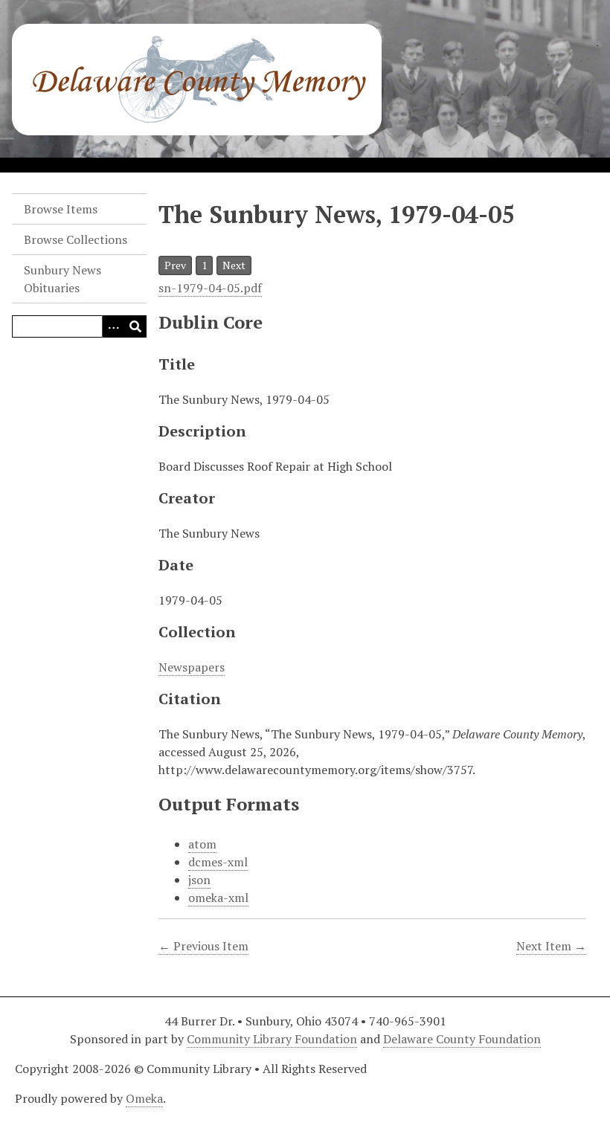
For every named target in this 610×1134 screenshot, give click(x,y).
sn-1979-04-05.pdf (210, 288)
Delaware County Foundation (462, 1039)
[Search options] (113, 326)
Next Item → (551, 946)
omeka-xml (218, 897)
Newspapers (191, 667)
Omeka (144, 1098)
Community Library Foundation (272, 1039)
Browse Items (60, 209)
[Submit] (135, 326)
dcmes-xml (218, 862)
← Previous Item (203, 946)
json (199, 880)
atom (202, 844)
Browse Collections (75, 239)
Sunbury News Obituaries (62, 279)
